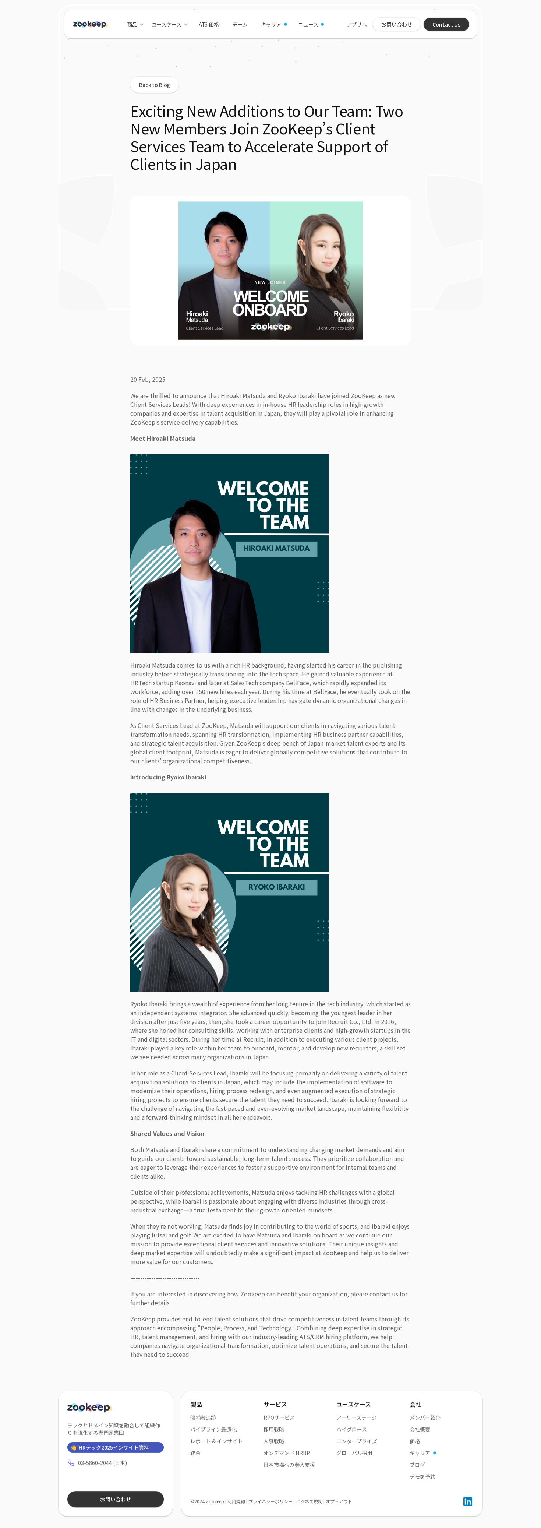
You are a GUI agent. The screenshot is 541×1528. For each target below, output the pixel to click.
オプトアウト (339, 1501)
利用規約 (236, 1501)
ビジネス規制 (309, 1501)
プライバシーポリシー (270, 1501)
